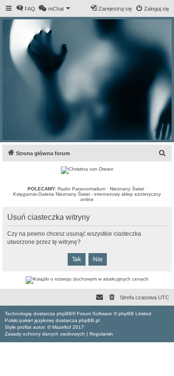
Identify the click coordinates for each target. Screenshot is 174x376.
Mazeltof (61, 327)
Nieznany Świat (127, 188)
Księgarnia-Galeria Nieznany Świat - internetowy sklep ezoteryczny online (87, 196)
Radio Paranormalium (81, 188)
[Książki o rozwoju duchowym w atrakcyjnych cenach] (87, 280)
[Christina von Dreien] (87, 170)
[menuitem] (25, 8)
